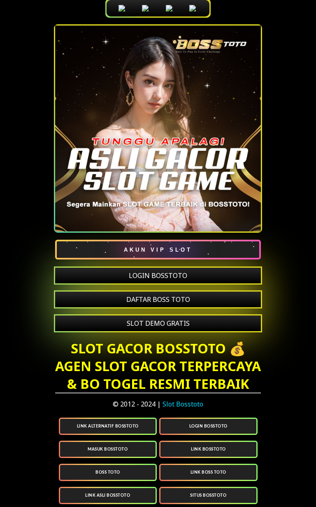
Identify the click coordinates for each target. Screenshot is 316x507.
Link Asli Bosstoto (107, 495)
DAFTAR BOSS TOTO (158, 299)
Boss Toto (107, 472)
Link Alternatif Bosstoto (108, 426)
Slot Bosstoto (183, 404)
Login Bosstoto (208, 426)
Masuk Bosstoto (108, 449)
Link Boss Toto (208, 472)
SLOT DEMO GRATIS (158, 323)
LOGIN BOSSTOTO (158, 275)
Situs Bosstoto (208, 495)
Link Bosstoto (208, 449)
